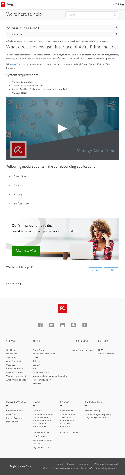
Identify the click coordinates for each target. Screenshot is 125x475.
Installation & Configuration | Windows (84, 41)
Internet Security (14, 418)
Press (35, 369)
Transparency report (42, 380)
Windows (63, 41)
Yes (97, 270)
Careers (36, 358)
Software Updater (41, 433)
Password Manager (69, 433)
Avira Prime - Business (82, 350)
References (38, 361)
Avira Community (14, 361)
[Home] (8, 5)
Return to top (12, 284)
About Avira (38, 350)
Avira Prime (16, 64)
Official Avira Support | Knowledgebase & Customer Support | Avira (31, 41)
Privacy (70, 464)
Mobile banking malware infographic (50, 376)
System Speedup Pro (96, 418)
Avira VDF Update (14, 372)
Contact (36, 365)
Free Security (12, 422)
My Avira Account (41, 447)
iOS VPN (66, 424)
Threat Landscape (41, 372)
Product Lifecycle (14, 369)
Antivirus (37, 411)
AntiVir (36, 444)
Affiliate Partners (106, 354)
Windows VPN (68, 415)
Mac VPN (66, 418)
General (105, 41)
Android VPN (68, 421)
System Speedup (92, 411)
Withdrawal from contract (106, 464)
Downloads (11, 354)
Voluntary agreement (16, 376)
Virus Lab (10, 365)
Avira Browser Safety (43, 440)
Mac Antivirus (41, 418)
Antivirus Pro (41, 426)
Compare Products (15, 411)
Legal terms (84, 464)
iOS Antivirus (41, 424)
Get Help (10, 350)
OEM (100, 350)
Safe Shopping (40, 436)
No (112, 270)
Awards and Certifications (44, 354)
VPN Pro (66, 426)
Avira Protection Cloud (17, 380)
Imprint (59, 464)
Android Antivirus (43, 421)
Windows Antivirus (44, 415)
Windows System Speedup (99, 415)
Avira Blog (11, 358)
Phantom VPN (66, 411)
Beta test (37, 383)
